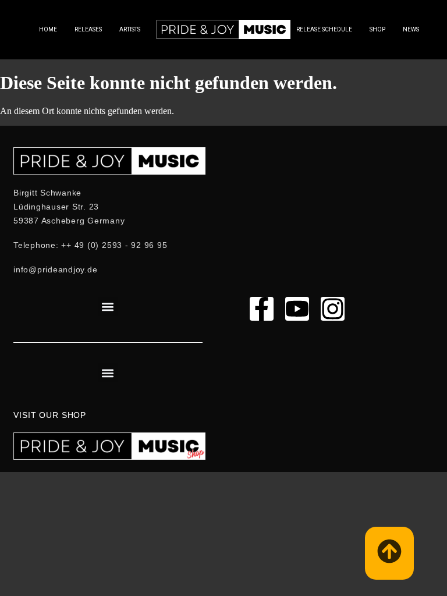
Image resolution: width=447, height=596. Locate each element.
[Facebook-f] (262, 309)
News (411, 29)
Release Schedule (324, 29)
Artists (129, 29)
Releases (88, 29)
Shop (377, 29)
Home (48, 29)
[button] (108, 306)
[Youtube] (297, 309)
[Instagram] (333, 309)
